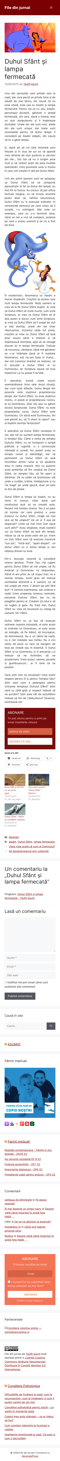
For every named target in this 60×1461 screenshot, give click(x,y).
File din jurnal (17, 7)
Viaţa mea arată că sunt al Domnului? (32, 846)
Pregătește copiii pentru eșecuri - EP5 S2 (30, 1174)
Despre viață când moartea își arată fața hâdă (29, 1212)
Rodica (9, 1235)
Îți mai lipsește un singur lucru (23, 1208)
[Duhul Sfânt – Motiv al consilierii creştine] (15, 809)
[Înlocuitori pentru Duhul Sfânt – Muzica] (38, 780)
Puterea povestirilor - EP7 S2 (22, 1164)
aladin (12, 841)
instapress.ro (13, 1226)
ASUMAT (14, 1044)
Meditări (14, 837)
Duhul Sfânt (25, 841)
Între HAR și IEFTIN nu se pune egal (14, 790)
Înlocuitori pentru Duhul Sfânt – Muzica (36, 790)
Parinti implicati (19, 1141)
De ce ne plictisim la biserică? (32, 1221)
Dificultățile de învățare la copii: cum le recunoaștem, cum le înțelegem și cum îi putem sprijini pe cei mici (29, 1398)
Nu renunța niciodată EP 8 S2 (23, 1159)
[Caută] (51, 1026)
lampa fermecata (44, 841)
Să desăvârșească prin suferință (29, 851)
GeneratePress (30, 1456)
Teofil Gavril (33, 1353)
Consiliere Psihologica (24, 1386)
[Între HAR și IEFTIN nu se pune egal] (15, 780)
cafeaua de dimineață (18, 1199)
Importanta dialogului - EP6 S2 (23, 1169)
